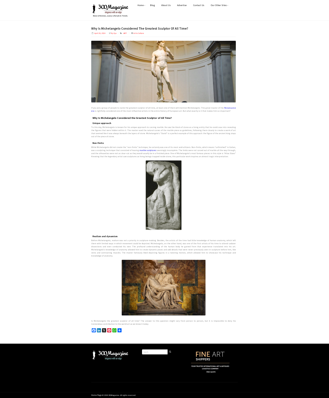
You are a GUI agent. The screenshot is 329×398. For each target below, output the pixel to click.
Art (125, 33)
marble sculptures (147, 150)
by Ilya (114, 33)
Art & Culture (138, 33)
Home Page (96, 395)
